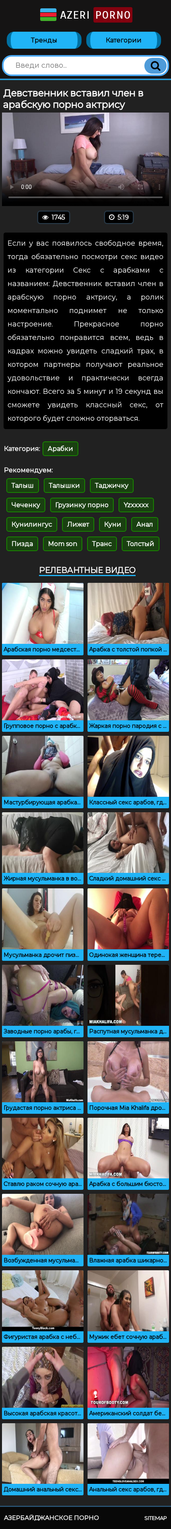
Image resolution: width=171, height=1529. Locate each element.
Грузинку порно (82, 505)
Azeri (93, 15)
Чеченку (26, 505)
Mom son (62, 544)
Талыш (23, 485)
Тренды (44, 40)
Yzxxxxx (136, 505)
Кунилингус (32, 524)
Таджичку (111, 485)
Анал (144, 524)
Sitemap (155, 1518)
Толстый (140, 544)
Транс (102, 544)
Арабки (60, 448)
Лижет (78, 524)
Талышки (64, 485)
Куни (112, 524)
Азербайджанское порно (51, 1517)
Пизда (22, 544)
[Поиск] (155, 66)
